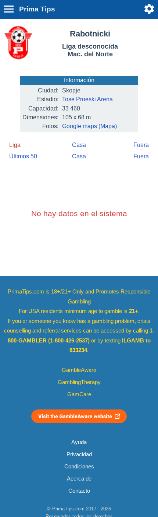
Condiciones (79, 466)
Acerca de (79, 479)
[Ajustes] (149, 9)
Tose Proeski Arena (87, 99)
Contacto (79, 491)
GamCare (79, 394)
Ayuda (79, 442)
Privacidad (79, 454)
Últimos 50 (23, 156)
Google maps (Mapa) (89, 126)
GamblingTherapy (79, 382)
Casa (79, 145)
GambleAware (79, 370)
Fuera (141, 145)
